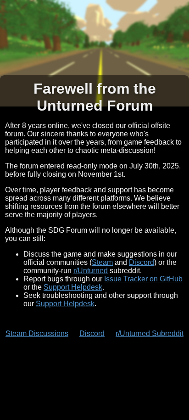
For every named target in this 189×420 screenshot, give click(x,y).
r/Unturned (90, 270)
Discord (141, 262)
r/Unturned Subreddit (149, 333)
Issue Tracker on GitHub (143, 279)
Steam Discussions (37, 333)
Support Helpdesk (73, 287)
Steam (102, 262)
